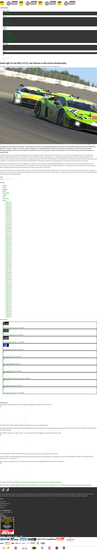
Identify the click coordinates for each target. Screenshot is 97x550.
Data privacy (3, 516)
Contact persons (9, 53)
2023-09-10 (9, 266)
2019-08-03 (9, 228)
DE (3, 55)
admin (37, 66)
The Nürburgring (9, 42)
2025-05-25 (9, 292)
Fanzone (5, 29)
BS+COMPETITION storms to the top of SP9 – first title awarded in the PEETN (38, 453)
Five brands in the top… (9, 356)
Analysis (5, 185)
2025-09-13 (9, 298)
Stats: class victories (10, 40)
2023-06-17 (9, 261)
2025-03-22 (9, 285)
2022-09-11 (9, 246)
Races (4, 200)
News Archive (9, 12)
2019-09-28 (9, 231)
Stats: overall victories (11, 36)
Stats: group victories (10, 38)
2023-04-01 (9, 257)
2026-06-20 (9, 314)
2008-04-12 (9, 202)
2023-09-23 (9, 268)
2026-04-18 (9, 311)
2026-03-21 (9, 307)
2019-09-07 (9, 230)
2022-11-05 (9, 254)
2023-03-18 (9, 255)
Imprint (2, 514)
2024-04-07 (9, 274)
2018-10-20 (9, 218)
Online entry (8, 47)
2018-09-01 (9, 213)
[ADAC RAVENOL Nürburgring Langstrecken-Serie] (19, 6)
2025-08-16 (9, 296)
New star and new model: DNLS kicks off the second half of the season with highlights (39, 482)
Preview (5, 194)
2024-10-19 (9, 281)
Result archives (9, 34)
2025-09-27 (9, 301)
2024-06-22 (9, 278)
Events (4, 16)
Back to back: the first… (9, 371)
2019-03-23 (9, 220)
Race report (6, 198)
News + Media (6, 10)
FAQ (6, 31)
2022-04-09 (9, 239)
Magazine (5, 189)
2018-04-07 (9, 206)
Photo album (6, 193)
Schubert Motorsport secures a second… (13, 378)
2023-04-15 (9, 259)
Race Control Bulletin (8, 364)
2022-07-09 (9, 244)
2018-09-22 (9, 215)
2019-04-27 (9, 224)
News (4, 191)
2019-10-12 (9, 233)
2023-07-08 (9, 263)
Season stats (9, 21)
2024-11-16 (9, 283)
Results (7, 20)
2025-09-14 (9, 300)
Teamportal (8, 45)
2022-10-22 (9, 252)
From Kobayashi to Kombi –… (10, 342)
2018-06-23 (9, 207)
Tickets (4, 27)
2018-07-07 (9, 209)
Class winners (9, 23)
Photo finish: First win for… (9, 335)
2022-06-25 (9, 242)
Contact (4, 51)
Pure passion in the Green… (9, 385)
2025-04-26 (9, 287)
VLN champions (9, 32)
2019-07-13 (9, 226)
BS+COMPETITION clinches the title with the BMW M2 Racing (32, 425)
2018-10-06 (9, 217)
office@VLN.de (7, 510)
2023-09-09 (9, 265)
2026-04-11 (9, 309)
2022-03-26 (9, 237)
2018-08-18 (9, 211)
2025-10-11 (9, 303)
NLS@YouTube (9, 14)
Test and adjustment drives (12, 49)
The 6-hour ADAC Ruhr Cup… (10, 327)
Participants (5, 44)
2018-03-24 (9, 204)
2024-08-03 (9, 279)
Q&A (4, 196)
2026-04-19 (9, 313)
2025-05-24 (9, 290)
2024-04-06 (9, 272)
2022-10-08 (9, 250)
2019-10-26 (9, 235)
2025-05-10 (9, 289)
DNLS (4, 59)
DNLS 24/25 (8, 25)
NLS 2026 (8, 18)
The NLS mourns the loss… (9, 349)
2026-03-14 (9, 305)
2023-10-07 (9, 270)
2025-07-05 (9, 294)
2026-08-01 (9, 316)
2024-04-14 (9, 276)
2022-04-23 (9, 241)
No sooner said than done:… (10, 393)
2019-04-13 (9, 222)
